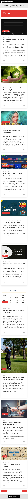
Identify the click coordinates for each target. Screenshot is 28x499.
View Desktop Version (14, 496)
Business (5, 456)
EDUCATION (5, 79)
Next (24, 490)
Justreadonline (7, 1)
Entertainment (6, 31)
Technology (5, 255)
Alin (4, 60)
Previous (5, 490)
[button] (26, 1)
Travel (4, 369)
